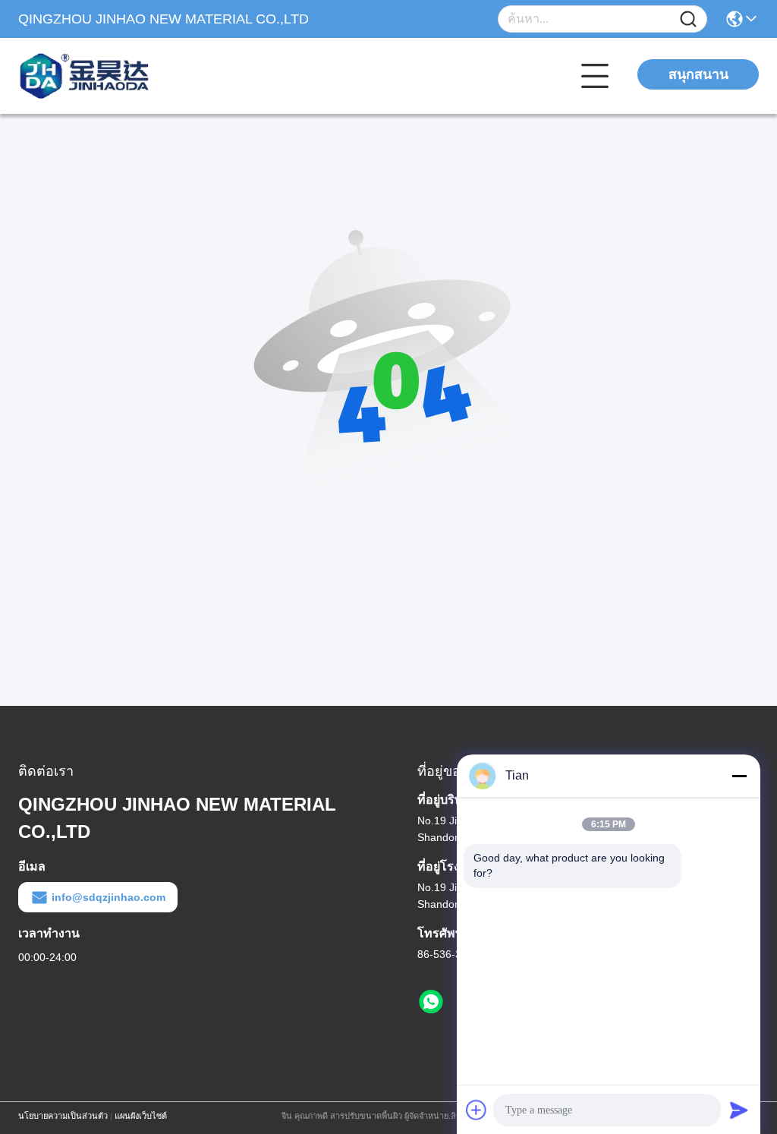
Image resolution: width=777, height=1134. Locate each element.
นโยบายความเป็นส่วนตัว (63, 1115)
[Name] (688, 19)
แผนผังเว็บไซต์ (141, 1115)
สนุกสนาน (698, 74)
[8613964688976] (431, 1002)
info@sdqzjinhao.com (108, 897)
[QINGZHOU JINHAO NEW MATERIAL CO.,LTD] (101, 76)
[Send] (739, 1109)
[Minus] (739, 776)
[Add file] (476, 1109)
